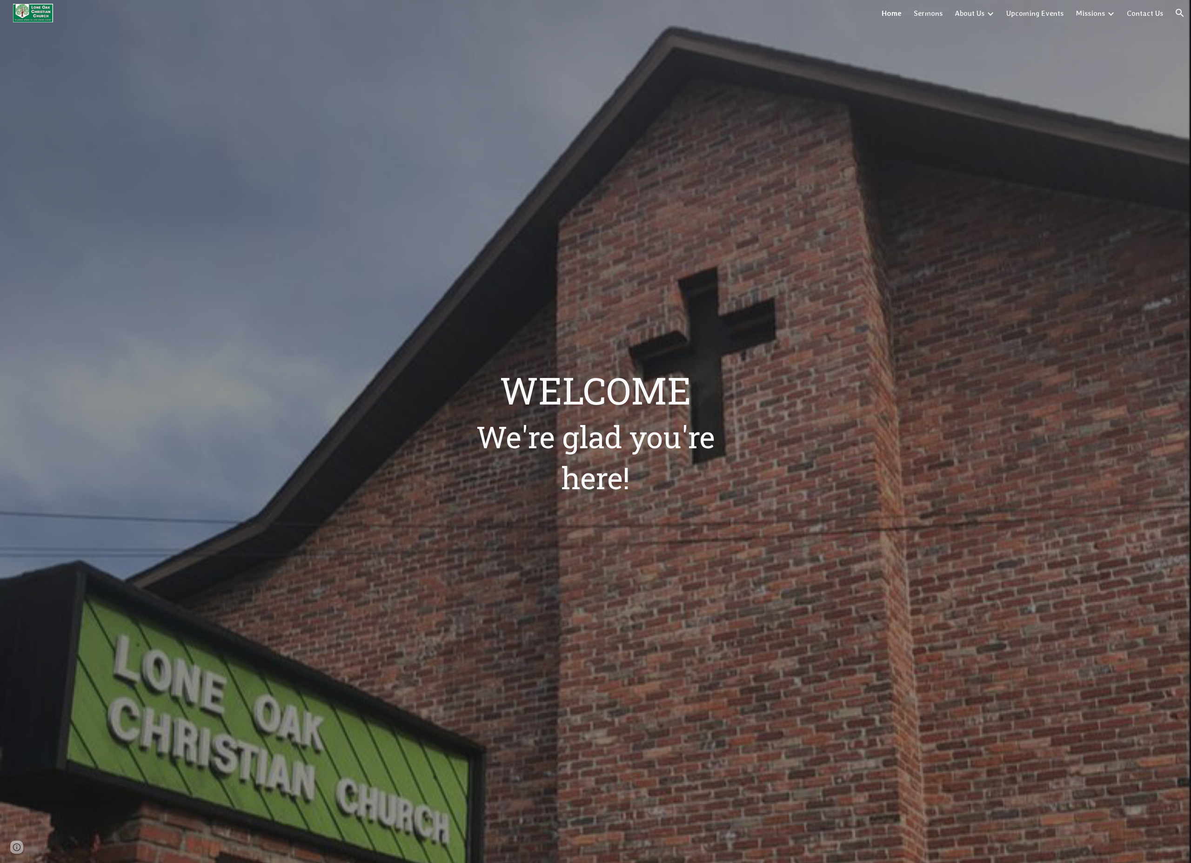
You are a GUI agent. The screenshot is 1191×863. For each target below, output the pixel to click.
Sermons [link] (928, 13)
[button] (1180, 13)
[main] (595, 431)
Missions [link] (1090, 13)
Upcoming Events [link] (1035, 13)
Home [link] (892, 13)
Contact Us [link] (1145, 13)
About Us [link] (969, 13)
